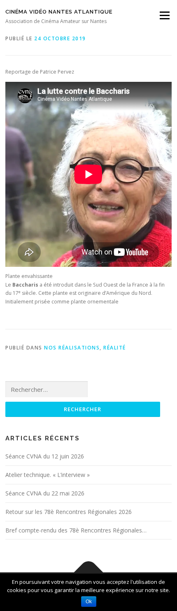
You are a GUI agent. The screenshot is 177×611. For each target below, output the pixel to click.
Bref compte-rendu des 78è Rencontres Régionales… (76, 530)
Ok (89, 601)
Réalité (114, 347)
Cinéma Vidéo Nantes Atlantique (58, 12)
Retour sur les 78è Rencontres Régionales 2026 (68, 512)
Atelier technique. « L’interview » (47, 475)
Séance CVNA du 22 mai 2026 (44, 493)
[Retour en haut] (88, 572)
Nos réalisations (72, 347)
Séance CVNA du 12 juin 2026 (44, 456)
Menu (164, 15)
